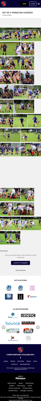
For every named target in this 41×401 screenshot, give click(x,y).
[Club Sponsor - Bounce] (13, 323)
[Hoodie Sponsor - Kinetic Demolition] (28, 315)
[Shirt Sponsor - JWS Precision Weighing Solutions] (28, 331)
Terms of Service (14, 388)
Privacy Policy (27, 388)
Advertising (29, 383)
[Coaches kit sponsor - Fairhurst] (28, 323)
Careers (11, 386)
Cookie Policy (13, 390)
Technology (21, 386)
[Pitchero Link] (20, 379)
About (21, 383)
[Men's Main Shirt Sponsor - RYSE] (13, 315)
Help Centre (12, 383)
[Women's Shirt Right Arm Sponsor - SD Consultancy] (28, 339)
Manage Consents (26, 390)
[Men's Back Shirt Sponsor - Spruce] (13, 331)
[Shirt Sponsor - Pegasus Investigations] (13, 339)
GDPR (30, 386)
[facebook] (20, 358)
